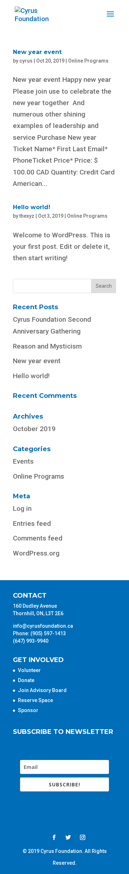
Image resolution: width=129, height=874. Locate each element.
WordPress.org (36, 553)
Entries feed (32, 523)
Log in (22, 508)
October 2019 (34, 429)
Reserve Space (35, 700)
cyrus (26, 61)
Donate (26, 680)
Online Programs (88, 61)
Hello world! (31, 207)
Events (23, 461)
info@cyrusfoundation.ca (43, 626)
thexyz (26, 216)
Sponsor (28, 710)
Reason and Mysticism (47, 346)
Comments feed (37, 538)
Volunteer (29, 670)
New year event (37, 52)
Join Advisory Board (42, 690)
